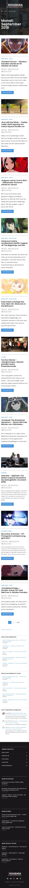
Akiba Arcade (5, 752)
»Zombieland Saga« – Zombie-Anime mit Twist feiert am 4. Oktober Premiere (14, 590)
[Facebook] (8, 878)
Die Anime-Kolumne (6, 531)
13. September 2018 (14, 595)
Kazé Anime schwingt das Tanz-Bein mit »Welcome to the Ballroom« (13, 304)
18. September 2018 (14, 485)
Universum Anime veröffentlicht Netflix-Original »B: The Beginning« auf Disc (14, 243)
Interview (4, 473)
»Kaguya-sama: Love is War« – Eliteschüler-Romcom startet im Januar (14, 182)
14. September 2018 (15, 541)
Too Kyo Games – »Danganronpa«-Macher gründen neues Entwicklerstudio (12, 363)
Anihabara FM (5, 755)
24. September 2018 (14, 309)
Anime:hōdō (5, 762)
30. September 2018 (14, 69)
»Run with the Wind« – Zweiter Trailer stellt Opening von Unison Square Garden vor (14, 124)
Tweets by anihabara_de (6, 629)
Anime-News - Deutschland (8, 238)
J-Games (3, 357)
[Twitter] (10, 878)
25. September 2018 (14, 248)
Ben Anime (5, 541)
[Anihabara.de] (14, 4)
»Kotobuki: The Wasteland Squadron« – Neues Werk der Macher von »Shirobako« (14, 422)
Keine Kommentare (7, 71)
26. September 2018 (14, 188)
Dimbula (5, 69)
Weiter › (18, 622)
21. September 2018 (14, 369)
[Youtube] (17, 878)
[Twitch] (20, 878)
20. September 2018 (14, 427)
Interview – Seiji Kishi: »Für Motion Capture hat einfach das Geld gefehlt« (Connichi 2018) (13, 479)
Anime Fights (5, 759)
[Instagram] (14, 878)
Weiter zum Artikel (7, 92)
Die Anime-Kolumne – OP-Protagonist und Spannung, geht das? (13, 536)
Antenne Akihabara (7, 765)
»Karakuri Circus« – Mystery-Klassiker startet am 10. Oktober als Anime (14, 63)
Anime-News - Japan (6, 58)
